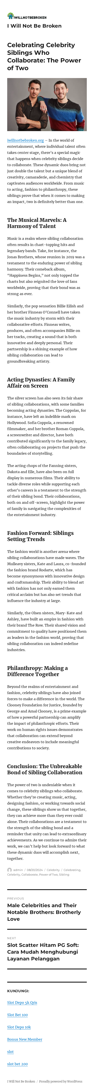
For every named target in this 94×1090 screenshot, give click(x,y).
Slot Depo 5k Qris (22, 1002)
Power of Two (48, 874)
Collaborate (29, 874)
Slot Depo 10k (19, 1027)
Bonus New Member (24, 1039)
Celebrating (72, 870)
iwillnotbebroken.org (25, 140)
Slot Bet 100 (17, 1015)
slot (10, 1051)
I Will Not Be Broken (34, 26)
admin (18, 870)
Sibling (64, 874)
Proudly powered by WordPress (60, 1081)
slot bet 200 (17, 1064)
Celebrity (53, 870)
